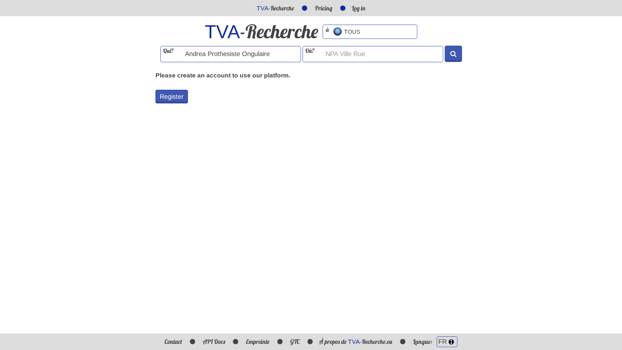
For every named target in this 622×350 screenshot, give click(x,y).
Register (172, 96)
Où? (310, 50)
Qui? (168, 50)
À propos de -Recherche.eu (355, 341)
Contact (173, 341)
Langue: (423, 341)
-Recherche (275, 8)
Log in (358, 8)
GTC (295, 341)
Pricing (323, 8)
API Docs (214, 341)
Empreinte (258, 341)
